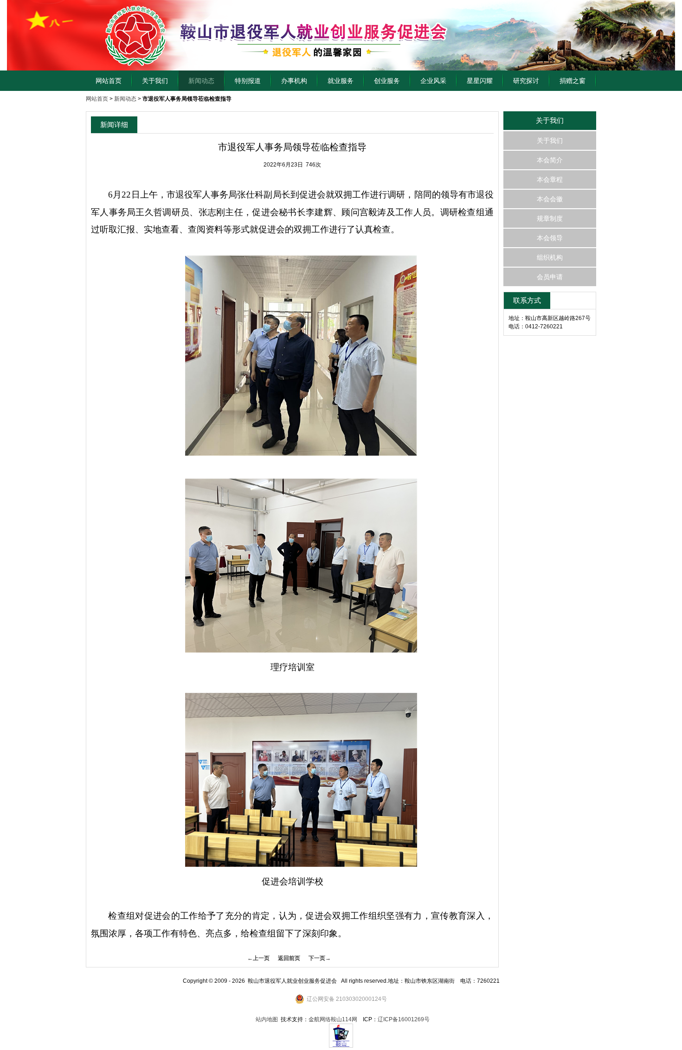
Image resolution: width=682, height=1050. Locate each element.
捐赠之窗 (572, 80)
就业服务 (341, 80)
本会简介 (550, 160)
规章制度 (550, 218)
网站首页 (109, 80)
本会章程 (550, 179)
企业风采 (433, 80)
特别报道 (248, 80)
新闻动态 (201, 80)
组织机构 (550, 257)
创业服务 (387, 80)
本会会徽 (550, 199)
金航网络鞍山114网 (333, 1019)
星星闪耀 (480, 80)
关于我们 (155, 80)
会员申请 (550, 277)
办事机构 (294, 80)
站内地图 (267, 1019)
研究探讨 (526, 80)
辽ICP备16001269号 (404, 1019)
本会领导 (550, 238)
